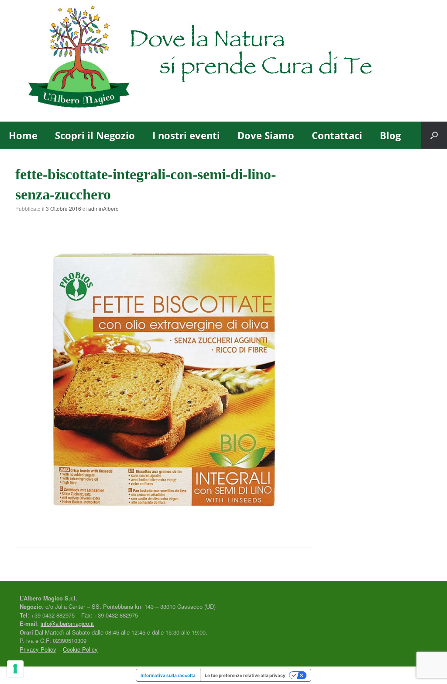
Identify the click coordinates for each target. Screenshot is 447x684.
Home (23, 135)
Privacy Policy (38, 649)
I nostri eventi (186, 135)
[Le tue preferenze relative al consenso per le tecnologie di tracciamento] (15, 668)
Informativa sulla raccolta (168, 675)
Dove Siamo (265, 135)
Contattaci (337, 135)
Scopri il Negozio (95, 135)
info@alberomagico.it (67, 623)
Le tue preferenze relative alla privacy (245, 675)
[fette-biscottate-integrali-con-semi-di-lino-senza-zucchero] (163, 524)
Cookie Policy (80, 649)
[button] (434, 135)
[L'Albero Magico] (218, 60)
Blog (390, 135)
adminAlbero (103, 208)
